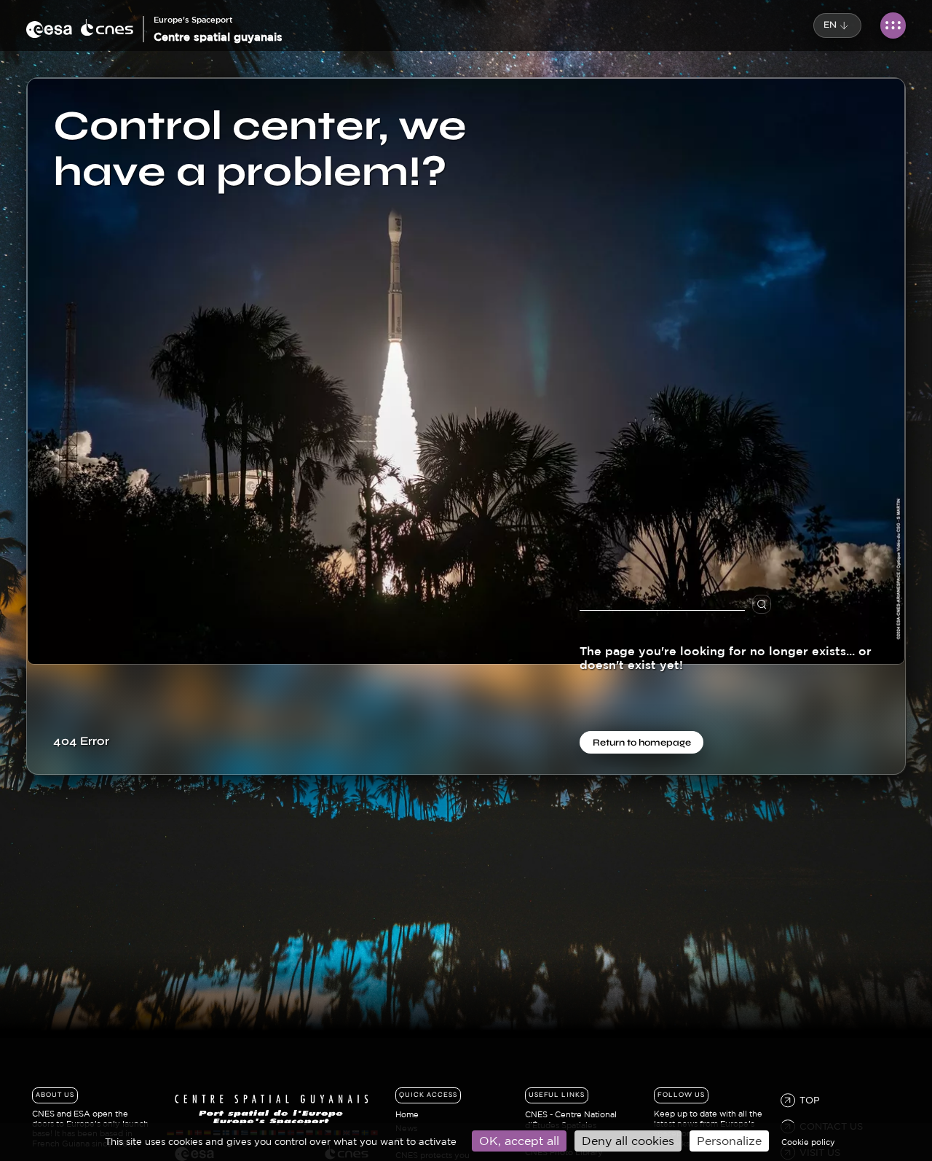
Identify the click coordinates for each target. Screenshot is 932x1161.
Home (407, 1114)
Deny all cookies (628, 1140)
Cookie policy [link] (808, 1142)
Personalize (729, 1140)
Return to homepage (642, 742)
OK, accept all (519, 1140)
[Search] (774, 605)
